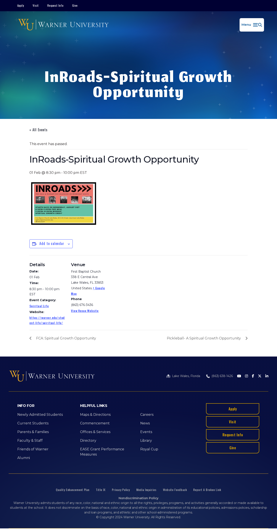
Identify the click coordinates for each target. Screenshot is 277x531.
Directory (88, 440)
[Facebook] (253, 376)
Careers (146, 415)
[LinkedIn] (266, 376)
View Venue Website (85, 310)
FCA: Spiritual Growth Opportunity (66, 338)
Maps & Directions (95, 415)
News (145, 423)
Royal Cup (149, 449)
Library (146, 440)
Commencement (95, 423)
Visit (36, 5)
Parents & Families (33, 432)
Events (146, 432)
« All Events (38, 129)
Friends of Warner (32, 449)
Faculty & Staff (30, 440)
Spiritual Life (39, 306)
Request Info (55, 5)
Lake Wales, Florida (186, 376)
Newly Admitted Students (40, 415)
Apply (20, 5)
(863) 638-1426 (222, 376)
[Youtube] (239, 376)
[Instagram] (246, 376)
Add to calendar (51, 243)
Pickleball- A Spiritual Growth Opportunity (204, 338)
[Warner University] (63, 25)
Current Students (32, 423)
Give (75, 5)
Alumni (23, 458)
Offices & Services (95, 432)
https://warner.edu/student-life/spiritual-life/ (47, 320)
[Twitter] (259, 376)
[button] (252, 25)
